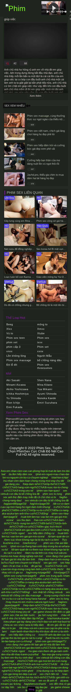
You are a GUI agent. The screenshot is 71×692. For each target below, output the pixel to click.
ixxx (40, 342)
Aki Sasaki (13, 380)
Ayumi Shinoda (47, 393)
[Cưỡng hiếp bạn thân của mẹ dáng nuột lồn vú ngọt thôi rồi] (14, 163)
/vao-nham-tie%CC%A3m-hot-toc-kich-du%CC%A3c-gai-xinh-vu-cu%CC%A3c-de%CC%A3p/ (36, 677)
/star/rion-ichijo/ (59, 477)
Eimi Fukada (14, 407)
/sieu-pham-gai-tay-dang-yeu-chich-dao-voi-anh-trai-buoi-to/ (36, 621)
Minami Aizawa (16, 384)
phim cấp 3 (13, 346)
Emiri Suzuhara (47, 402)
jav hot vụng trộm (48, 615)
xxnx (40, 351)
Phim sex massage (18, 360)
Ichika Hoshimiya (17, 393)
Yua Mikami (44, 389)
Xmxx (41, 328)
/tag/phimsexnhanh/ (35, 683)
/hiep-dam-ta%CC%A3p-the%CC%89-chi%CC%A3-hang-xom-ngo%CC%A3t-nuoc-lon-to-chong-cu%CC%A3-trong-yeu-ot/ (36, 487)
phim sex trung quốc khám (55, 575)
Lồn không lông (16, 355)
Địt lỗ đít (11, 364)
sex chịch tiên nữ (49, 674)
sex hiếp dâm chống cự (41, 533)
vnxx (9, 351)
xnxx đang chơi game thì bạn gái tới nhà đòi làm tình (35, 644)
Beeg (9, 324)
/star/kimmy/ (30, 542)
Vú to (9, 333)
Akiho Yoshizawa (17, 389)
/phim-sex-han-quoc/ (48, 490)
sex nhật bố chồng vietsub (48, 592)
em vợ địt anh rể (48, 680)
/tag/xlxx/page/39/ (40, 503)
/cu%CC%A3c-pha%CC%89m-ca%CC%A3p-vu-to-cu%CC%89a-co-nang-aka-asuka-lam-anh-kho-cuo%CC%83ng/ (36, 510)
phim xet (11, 342)
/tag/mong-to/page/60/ (38, 572)
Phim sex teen (15, 337)
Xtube (41, 333)
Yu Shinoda (13, 398)
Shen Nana (44, 380)
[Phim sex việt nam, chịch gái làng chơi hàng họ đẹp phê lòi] (14, 134)
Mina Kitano (44, 384)
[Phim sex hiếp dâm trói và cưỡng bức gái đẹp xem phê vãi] (14, 150)
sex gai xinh (50, 562)
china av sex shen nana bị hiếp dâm (23, 624)
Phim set (43, 346)
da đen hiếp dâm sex (20, 474)
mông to (42, 324)
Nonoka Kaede (46, 398)
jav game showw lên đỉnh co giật (52, 611)
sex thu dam (24, 520)
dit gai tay (36, 565)
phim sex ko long (52, 493)
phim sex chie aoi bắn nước (19, 615)
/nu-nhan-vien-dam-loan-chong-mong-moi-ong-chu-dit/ (33, 480)
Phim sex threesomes (44, 366)
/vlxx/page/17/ (61, 572)
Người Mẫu (44, 355)
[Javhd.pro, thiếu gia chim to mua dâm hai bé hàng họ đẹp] (14, 179)
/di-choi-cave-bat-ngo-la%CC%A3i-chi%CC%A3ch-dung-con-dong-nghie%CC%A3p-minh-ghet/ (35, 667)
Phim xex (43, 337)
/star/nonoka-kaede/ (58, 618)
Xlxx (9, 328)
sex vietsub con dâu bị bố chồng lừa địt (47, 500)
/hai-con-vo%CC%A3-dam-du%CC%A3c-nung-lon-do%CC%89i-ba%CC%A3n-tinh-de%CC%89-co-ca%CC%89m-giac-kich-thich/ (35, 523)
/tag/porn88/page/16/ (15, 503)
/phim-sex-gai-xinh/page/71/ (50, 641)
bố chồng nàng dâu (49, 360)
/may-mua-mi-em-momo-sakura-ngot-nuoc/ (30, 601)
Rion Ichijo (13, 402)
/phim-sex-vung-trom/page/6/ (20, 575)
